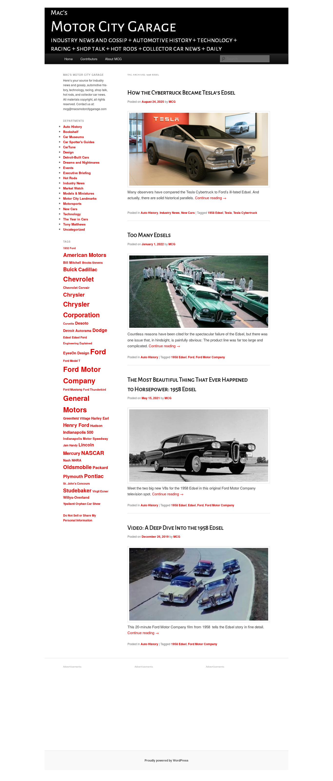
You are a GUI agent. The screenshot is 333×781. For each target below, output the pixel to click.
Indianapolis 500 (78, 432)
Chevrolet (78, 278)
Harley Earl (100, 418)
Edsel (192, 505)
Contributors (89, 58)
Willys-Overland (76, 497)
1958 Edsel (215, 212)
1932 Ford (69, 248)
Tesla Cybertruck (245, 212)
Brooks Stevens (92, 262)
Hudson (96, 425)
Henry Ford (76, 424)
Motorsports (72, 203)
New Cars (188, 212)
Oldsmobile (77, 467)
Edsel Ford (79, 337)
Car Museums (73, 136)
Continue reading (210, 197)
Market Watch (73, 188)
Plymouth (73, 476)
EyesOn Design (76, 353)
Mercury (71, 453)
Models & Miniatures (78, 193)
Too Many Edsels (149, 235)
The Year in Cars (75, 219)
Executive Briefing (77, 172)
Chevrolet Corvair (76, 287)
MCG (172, 101)
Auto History (149, 212)
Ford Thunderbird (94, 389)
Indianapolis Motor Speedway (85, 438)
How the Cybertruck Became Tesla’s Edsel (181, 92)
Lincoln (86, 445)
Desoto (81, 323)
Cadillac (87, 269)
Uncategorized (74, 229)
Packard (100, 467)
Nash (67, 460)
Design (68, 152)
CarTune (69, 147)
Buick (70, 269)
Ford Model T (71, 361)
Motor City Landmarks (80, 198)
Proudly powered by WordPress (166, 760)
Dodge (99, 330)
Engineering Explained (77, 343)
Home (68, 58)
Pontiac (94, 476)
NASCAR (92, 453)
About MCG (113, 58)
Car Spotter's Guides (78, 142)
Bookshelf (70, 131)
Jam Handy (70, 445)
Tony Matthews (74, 224)
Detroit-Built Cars (76, 157)
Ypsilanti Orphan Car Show (81, 503)
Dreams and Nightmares (81, 162)
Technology (72, 214)
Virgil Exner (100, 491)
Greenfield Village (76, 418)
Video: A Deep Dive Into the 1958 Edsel (175, 528)
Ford (191, 357)
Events (68, 167)
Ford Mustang (72, 389)
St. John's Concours (76, 483)
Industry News (170, 212)
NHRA (76, 460)
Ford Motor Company (210, 357)
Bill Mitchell (72, 262)
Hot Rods (70, 178)
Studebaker (77, 490)
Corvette (68, 323)
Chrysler (74, 294)
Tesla (228, 212)
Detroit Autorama (77, 330)
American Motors (84, 255)
